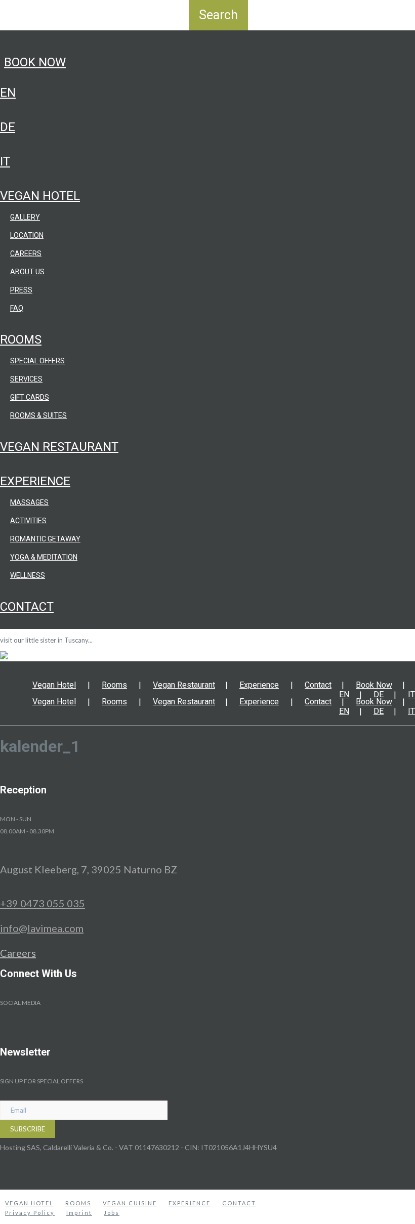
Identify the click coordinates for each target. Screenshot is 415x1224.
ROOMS (78, 1203)
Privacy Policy (30, 1212)
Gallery (25, 217)
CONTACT (239, 1203)
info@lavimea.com (42, 928)
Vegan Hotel (40, 196)
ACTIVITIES (28, 521)
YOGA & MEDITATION (43, 557)
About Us (27, 272)
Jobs (111, 1212)
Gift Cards (29, 397)
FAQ (16, 308)
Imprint (79, 1212)
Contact (27, 607)
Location (27, 235)
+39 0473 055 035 (42, 903)
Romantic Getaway (45, 539)
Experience (35, 481)
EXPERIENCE (190, 1203)
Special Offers (37, 361)
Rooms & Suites (38, 415)
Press (21, 290)
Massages (29, 502)
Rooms (21, 339)
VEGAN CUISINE (130, 1203)
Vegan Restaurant (59, 447)
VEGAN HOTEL (29, 1203)
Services (26, 379)
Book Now (35, 62)
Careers (26, 253)
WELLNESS (27, 575)
